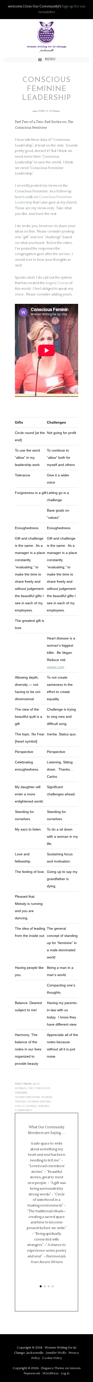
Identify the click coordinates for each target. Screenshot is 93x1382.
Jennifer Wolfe (56, 1352)
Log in (65, 1373)
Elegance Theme (52, 1368)
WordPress (50, 1373)
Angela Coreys (57, 283)
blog (36, 1083)
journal (21, 1088)
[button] (41, 1286)
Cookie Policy (52, 1358)
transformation (27, 1097)
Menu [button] (50, 59)
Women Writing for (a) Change (46, 36)
